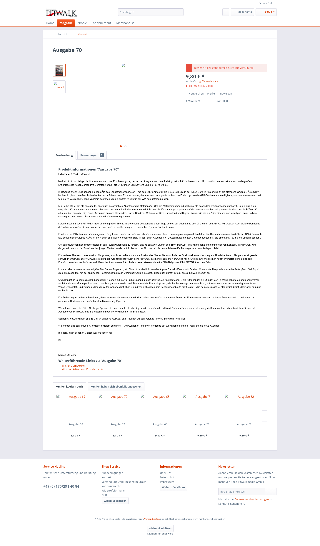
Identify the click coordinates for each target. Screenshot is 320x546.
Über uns (165, 473)
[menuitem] (151, 12)
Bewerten (225, 93)
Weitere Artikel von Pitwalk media (82, 369)
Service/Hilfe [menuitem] (266, 3)
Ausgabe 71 (202, 424)
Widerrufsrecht (111, 486)
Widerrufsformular (113, 490)
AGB (104, 495)
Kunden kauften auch (69, 386)
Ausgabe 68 (160, 424)
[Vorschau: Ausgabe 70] (59, 70)
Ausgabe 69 (76, 424)
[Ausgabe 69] (75, 408)
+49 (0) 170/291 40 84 (61, 486)
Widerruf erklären (115, 500)
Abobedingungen (112, 473)
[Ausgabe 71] (202, 408)
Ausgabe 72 (118, 424)
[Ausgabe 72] (118, 408)
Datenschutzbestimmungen (251, 499)
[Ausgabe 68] (160, 408)
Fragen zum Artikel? (73, 365)
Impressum (167, 482)
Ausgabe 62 (244, 424)
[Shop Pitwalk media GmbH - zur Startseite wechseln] (61, 13)
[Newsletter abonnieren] (270, 491)
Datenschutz (168, 477)
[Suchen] (180, 12)
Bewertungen (91, 155)
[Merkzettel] (225, 12)
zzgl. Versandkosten (207, 81)
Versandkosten (152, 518)
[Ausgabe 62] (244, 408)
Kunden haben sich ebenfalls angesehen (116, 386)
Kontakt (106, 477)
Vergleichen (196, 93)
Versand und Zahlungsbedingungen (124, 482)
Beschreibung (64, 155)
